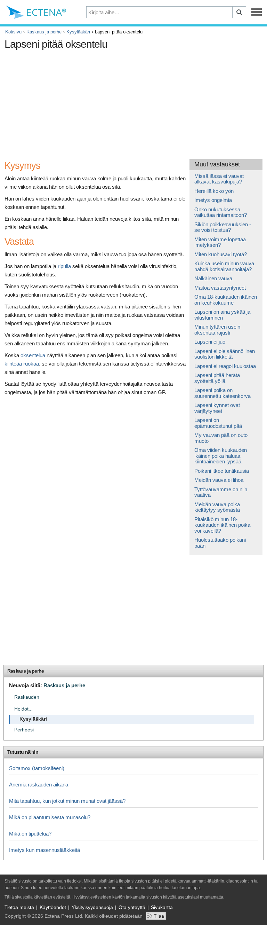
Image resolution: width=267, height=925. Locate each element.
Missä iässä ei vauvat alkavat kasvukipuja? (219, 179)
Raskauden (26, 697)
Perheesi (24, 729)
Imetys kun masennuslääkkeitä (44, 850)
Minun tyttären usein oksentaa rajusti (217, 330)
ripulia (64, 266)
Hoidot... (23, 709)
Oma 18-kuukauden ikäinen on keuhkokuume (225, 300)
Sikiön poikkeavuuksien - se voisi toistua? (222, 227)
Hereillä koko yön (214, 191)
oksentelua (33, 355)
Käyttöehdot (53, 907)
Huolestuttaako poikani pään (220, 543)
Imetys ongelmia (213, 200)
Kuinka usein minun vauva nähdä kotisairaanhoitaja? (224, 266)
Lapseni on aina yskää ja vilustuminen (222, 315)
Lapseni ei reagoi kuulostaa (225, 366)
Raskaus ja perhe (44, 31)
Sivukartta (162, 907)
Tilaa (159, 916)
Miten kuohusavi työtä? (220, 254)
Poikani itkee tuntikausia (221, 471)
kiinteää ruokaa (22, 364)
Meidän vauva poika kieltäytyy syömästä (217, 507)
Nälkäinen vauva (213, 278)
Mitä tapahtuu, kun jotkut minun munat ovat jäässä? (67, 801)
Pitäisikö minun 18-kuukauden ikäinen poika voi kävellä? (222, 525)
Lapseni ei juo (209, 342)
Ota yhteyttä (132, 907)
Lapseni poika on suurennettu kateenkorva (222, 393)
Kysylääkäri (78, 31)
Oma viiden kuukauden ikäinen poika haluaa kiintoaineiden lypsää (220, 455)
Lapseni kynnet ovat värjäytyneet (217, 408)
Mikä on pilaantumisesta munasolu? (49, 817)
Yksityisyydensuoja (92, 907)
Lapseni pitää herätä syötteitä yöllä (217, 378)
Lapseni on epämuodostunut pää (218, 423)
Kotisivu (13, 31)
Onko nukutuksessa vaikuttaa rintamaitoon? (220, 212)
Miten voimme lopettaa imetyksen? (220, 242)
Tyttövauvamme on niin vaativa (220, 492)
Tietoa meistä (19, 907)
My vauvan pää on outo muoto (221, 438)
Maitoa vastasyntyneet (220, 288)
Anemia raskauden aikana (38, 784)
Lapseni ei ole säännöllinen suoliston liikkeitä (224, 354)
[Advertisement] (131, 101)
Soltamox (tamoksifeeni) (36, 768)
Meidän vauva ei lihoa (218, 480)
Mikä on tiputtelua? (30, 834)
